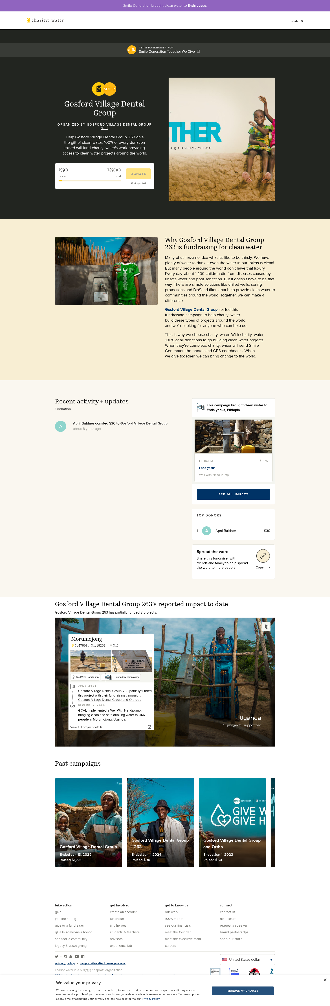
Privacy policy (65, 963)
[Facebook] (61, 956)
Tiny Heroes (118, 925)
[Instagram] (65, 956)
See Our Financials (178, 925)
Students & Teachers (125, 932)
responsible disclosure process (102, 963)
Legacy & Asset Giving (71, 945)
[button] (231, 990)
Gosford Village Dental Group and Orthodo (109, 699)
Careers (170, 945)
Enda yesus (197, 5)
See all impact (233, 494)
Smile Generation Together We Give (168, 51)
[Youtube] (76, 956)
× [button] (325, 980)
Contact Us (227, 912)
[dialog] (165, 990)
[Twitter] (56, 956)
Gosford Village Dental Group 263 (119, 126)
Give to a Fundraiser (69, 925)
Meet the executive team (183, 938)
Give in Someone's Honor (73, 932)
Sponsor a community (71, 938)
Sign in (297, 21)
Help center (228, 918)
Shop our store (231, 938)
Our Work (172, 912)
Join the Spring (65, 918)
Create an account (123, 912)
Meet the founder (178, 932)
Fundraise (117, 918)
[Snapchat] (71, 956)
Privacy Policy (151, 999)
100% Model (174, 918)
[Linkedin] (82, 956)
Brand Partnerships (234, 932)
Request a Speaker (233, 925)
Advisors (116, 938)
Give (58, 912)
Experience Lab (121, 945)
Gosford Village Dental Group (191, 309)
